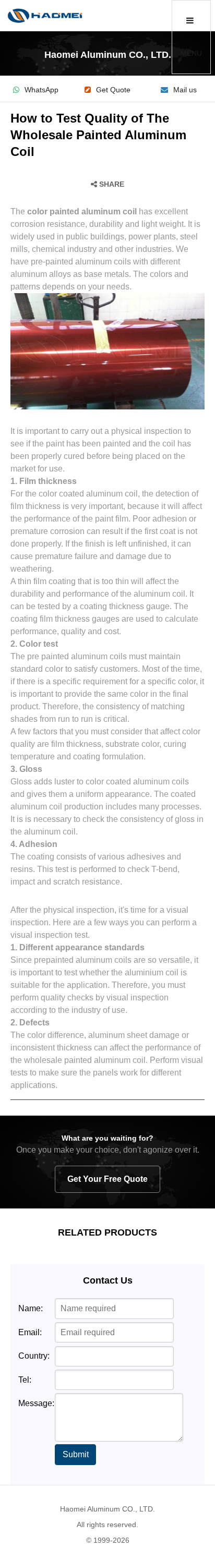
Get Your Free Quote (107, 1179)
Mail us (185, 90)
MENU (191, 53)
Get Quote (113, 90)
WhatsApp (41, 90)
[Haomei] (45, 15)
